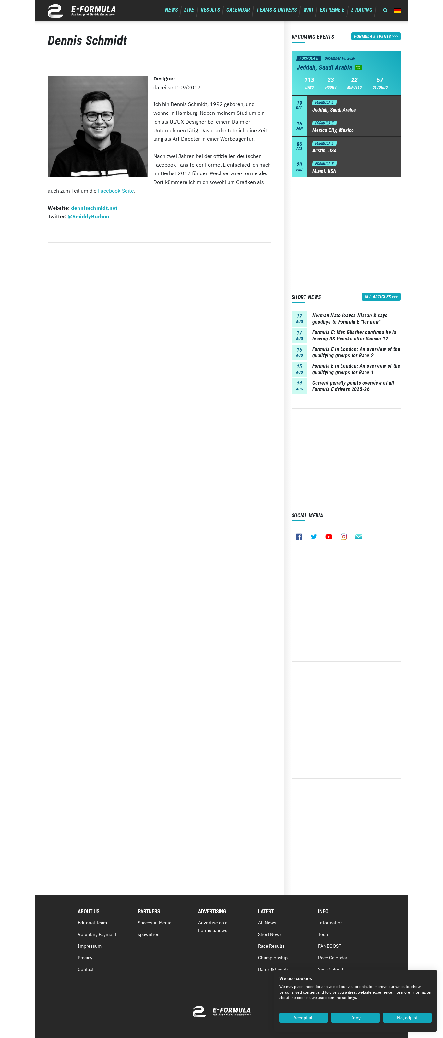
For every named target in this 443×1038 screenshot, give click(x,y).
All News (267, 922)
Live (189, 10)
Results (210, 10)
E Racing (361, 10)
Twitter (313, 536)
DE (397, 10)
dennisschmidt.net (94, 208)
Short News (270, 934)
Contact (86, 969)
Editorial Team (92, 922)
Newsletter (358, 536)
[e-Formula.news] (82, 11)
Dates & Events (273, 969)
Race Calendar (332, 957)
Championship (273, 957)
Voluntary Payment (97, 934)
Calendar (238, 10)
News (171, 10)
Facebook (299, 536)
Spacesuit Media (154, 922)
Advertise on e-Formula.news (214, 926)
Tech (323, 934)
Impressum (90, 946)
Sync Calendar (332, 969)
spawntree (149, 934)
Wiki (308, 10)
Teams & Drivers (277, 10)
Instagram (343, 536)
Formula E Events (372, 36)
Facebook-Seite (116, 190)
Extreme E (332, 10)
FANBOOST (329, 946)
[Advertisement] (346, 235)
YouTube (328, 536)
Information (330, 922)
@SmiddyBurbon (88, 216)
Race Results (271, 946)
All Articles (378, 296)
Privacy (85, 957)
